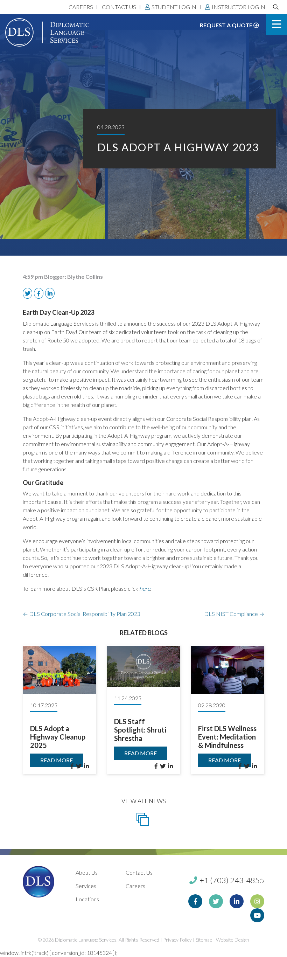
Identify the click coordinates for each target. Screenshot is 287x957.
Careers (81, 7)
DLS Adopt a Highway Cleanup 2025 (57, 736)
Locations (87, 899)
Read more (56, 760)
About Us (87, 872)
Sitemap (204, 940)
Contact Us (119, 7)
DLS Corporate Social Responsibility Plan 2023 (81, 613)
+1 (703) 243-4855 (231, 880)
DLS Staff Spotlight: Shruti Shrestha (140, 729)
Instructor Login (238, 7)
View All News (143, 801)
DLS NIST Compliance (234, 613)
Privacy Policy (177, 940)
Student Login (174, 7)
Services (86, 885)
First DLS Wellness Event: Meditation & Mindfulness (227, 736)
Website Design (232, 940)
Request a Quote (226, 25)
